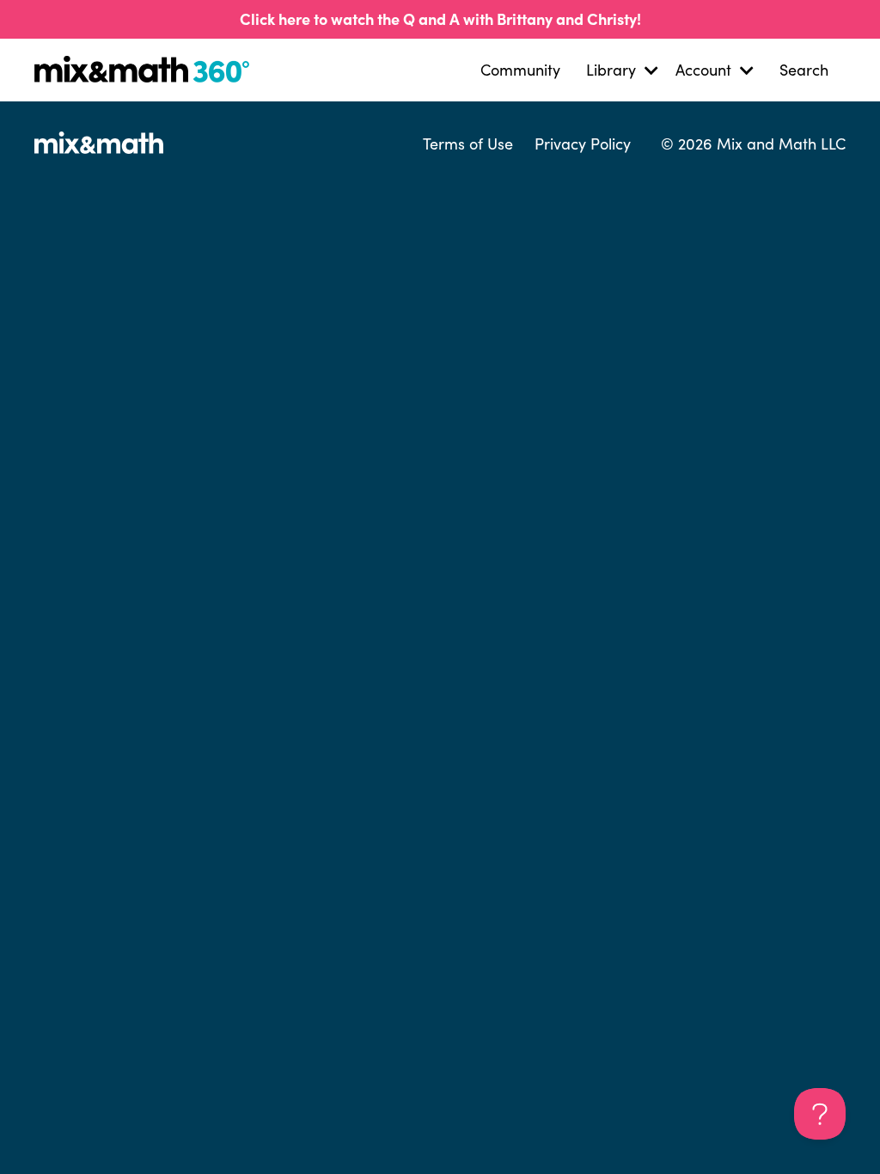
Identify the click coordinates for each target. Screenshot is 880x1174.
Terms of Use (468, 143)
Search (803, 69)
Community (520, 69)
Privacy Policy (583, 143)
